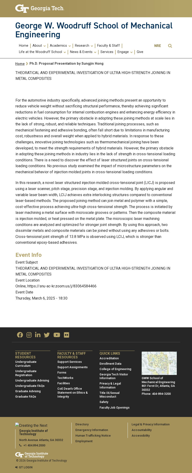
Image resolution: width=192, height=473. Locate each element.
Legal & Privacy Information (151, 424)
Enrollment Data (110, 363)
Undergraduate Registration (26, 373)
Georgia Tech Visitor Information (114, 376)
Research (82, 45)
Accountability (141, 430)
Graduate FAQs (25, 396)
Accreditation (109, 358)
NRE (157, 46)
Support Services (69, 362)
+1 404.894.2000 (34, 445)
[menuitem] (24, 46)
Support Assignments (72, 367)
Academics (59, 45)
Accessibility (141, 435)
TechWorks (65, 378)
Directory (82, 424)
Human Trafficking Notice (93, 435)
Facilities (63, 383)
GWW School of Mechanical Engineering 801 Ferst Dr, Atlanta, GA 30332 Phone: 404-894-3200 (158, 385)
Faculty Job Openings (114, 407)
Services (106, 52)
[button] (170, 46)
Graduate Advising (28, 391)
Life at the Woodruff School (41, 52)
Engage (124, 52)
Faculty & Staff (108, 45)
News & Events (81, 52)
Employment (83, 441)
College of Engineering (115, 369)
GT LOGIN (26, 467)
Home (23, 45)
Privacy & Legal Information (110, 385)
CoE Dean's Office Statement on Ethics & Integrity (72, 392)
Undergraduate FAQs (29, 386)
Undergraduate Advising (32, 380)
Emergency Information (91, 430)
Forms (61, 372)
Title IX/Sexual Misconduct (109, 395)
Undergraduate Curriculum (26, 363)
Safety (104, 402)
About (38, 45)
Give (140, 52)
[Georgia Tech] (39, 9)
